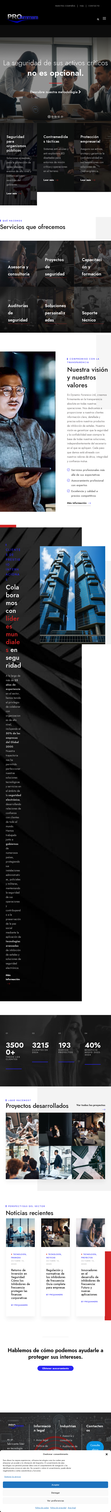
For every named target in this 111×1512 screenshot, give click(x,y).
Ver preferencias (55, 1500)
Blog (84, 1257)
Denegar (55, 1492)
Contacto (94, 6)
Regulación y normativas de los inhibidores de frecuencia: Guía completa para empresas (20, 1279)
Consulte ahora (95, 1447)
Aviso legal (72, 1508)
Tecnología (19, 1254)
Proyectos (52, 1257)
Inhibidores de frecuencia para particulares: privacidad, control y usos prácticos (90, 1280)
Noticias (15, 1257)
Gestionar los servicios (12, 1476)
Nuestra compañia (65, 6)
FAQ (82, 6)
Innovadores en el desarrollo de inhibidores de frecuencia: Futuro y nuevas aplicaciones (55, 1282)
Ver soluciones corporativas (54, 92)
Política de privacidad (58, 1508)
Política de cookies (42, 1508)
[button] (106, 1454)
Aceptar (55, 1484)
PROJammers (21, 1294)
